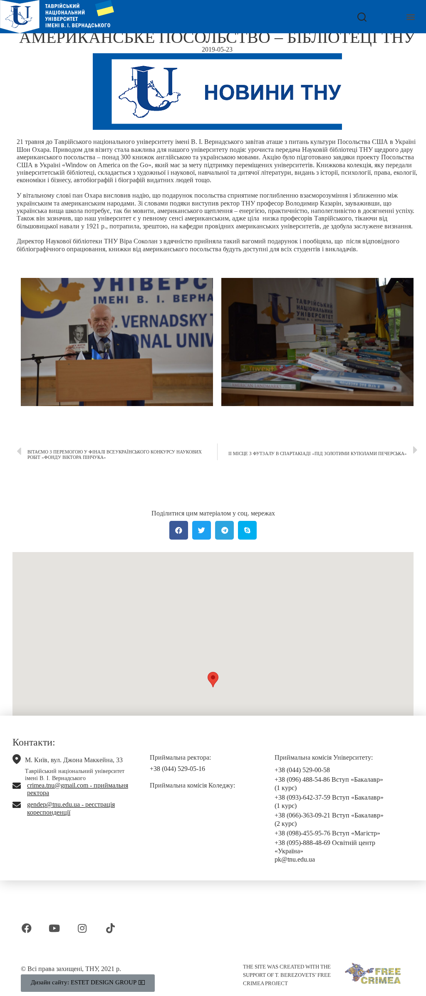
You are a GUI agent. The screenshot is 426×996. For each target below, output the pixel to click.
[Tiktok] (110, 928)
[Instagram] (82, 928)
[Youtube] (54, 928)
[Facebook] (26, 928)
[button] (411, 17)
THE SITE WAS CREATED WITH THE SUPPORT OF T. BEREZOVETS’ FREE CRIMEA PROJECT (287, 975)
